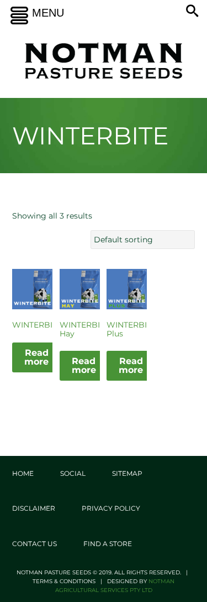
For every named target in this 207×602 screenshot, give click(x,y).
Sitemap (127, 473)
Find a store (107, 543)
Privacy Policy (111, 508)
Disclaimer (33, 508)
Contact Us (34, 543)
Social (73, 473)
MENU (48, 13)
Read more (36, 357)
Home (23, 473)
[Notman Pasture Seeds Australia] (103, 60)
